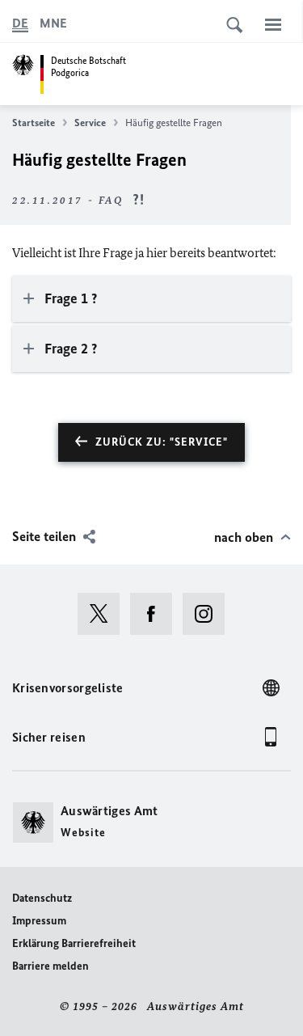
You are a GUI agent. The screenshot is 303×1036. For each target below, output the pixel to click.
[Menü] (273, 24)
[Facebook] (156, 614)
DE (20, 23)
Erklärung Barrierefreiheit (74, 943)
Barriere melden (50, 966)
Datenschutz (42, 898)
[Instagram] (209, 614)
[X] (104, 614)
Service (90, 122)
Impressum (39, 921)
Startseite (33, 122)
